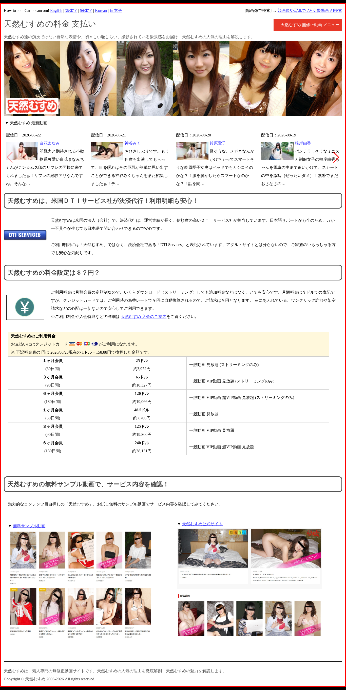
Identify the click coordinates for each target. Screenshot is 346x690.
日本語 (116, 10)
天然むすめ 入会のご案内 (143, 316)
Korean (101, 10)
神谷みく (133, 143)
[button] (336, 157)
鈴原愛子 (218, 143)
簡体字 (86, 10)
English (56, 10)
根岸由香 (303, 143)
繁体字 (71, 10)
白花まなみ (50, 143)
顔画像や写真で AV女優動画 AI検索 (310, 10)
